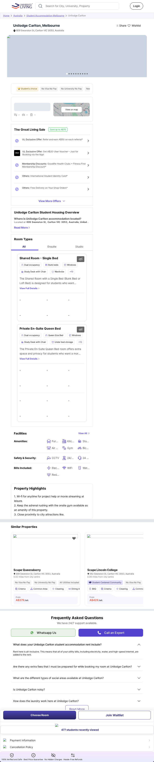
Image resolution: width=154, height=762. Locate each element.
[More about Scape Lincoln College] (119, 556)
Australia (18, 15)
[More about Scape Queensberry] (45, 556)
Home (6, 15)
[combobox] (77, 6)
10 (87, 73)
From (22, 599)
